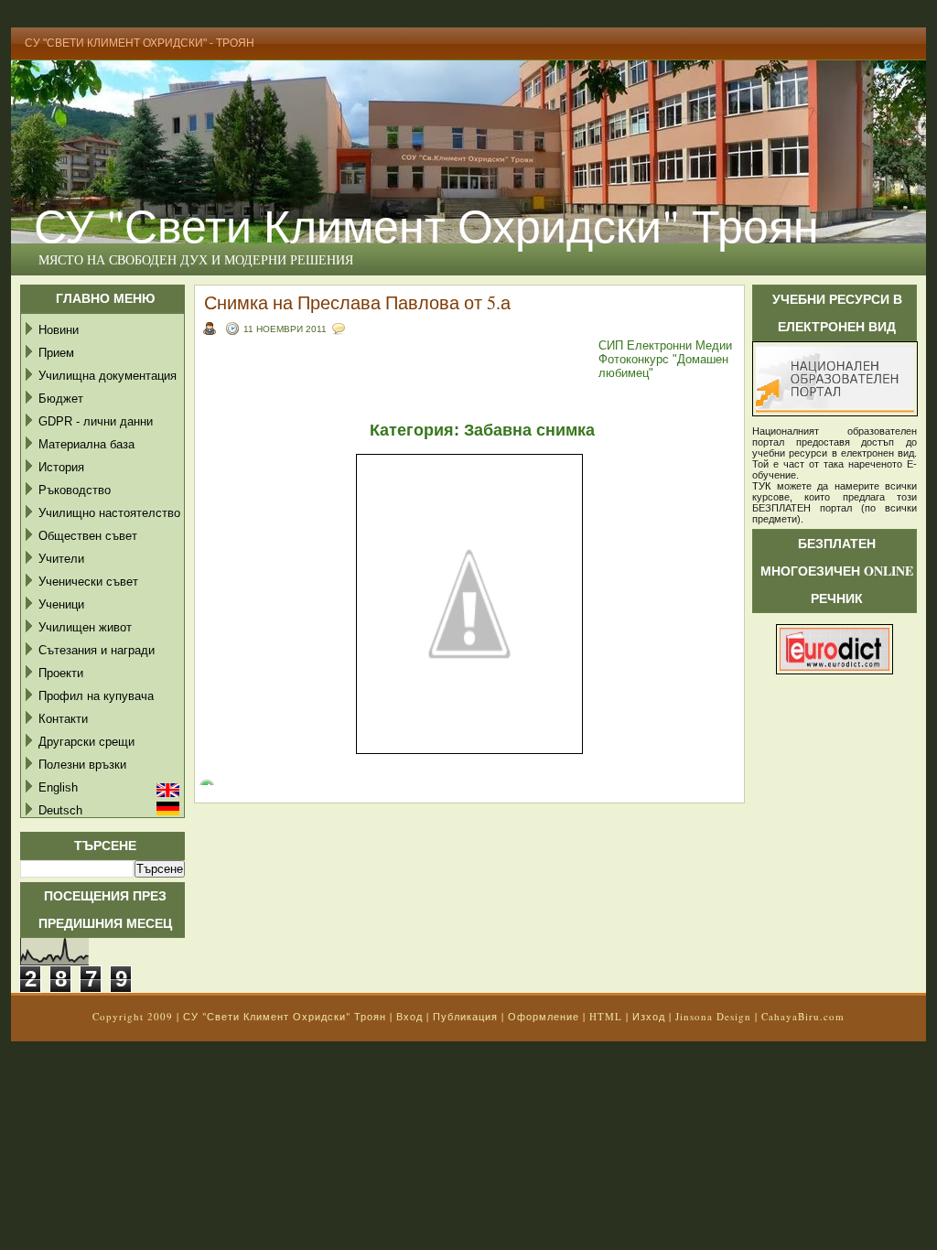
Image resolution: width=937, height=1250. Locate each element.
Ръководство (74, 490)
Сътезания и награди (96, 650)
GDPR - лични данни (95, 421)
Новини (58, 330)
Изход (648, 1016)
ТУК (761, 485)
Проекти (60, 673)
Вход (409, 1016)
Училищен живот (85, 627)
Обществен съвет (87, 536)
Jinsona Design (713, 1016)
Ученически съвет (88, 581)
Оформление (543, 1016)
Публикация (465, 1016)
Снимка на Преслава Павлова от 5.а (357, 302)
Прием (56, 353)
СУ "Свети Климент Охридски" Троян (426, 224)
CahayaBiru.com (803, 1016)
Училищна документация (107, 376)
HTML (605, 1016)
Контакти (63, 719)
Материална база (86, 444)
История (61, 467)
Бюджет (60, 398)
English (58, 787)
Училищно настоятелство (109, 513)
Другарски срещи (86, 742)
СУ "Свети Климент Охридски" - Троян (139, 43)
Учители (61, 559)
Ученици (61, 604)
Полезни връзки (82, 764)
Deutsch (60, 810)
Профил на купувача (96, 696)
